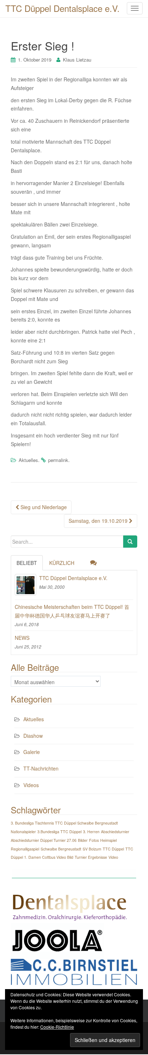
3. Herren (91, 831)
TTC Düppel (113, 849)
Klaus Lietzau (77, 59)
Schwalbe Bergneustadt (61, 849)
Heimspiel (108, 840)
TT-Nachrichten (41, 768)
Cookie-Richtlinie (57, 1027)
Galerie (31, 751)
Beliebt (27, 562)
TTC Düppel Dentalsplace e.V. (73, 578)
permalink (58, 460)
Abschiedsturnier (115, 831)
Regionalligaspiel (25, 849)
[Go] (130, 541)
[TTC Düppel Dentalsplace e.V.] (25, 585)
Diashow (33, 735)
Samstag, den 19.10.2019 (99, 520)
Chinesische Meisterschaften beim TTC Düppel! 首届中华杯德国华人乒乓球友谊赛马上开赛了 (72, 611)
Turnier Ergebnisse (91, 857)
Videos (31, 785)
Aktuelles (28, 460)
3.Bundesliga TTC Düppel (59, 831)
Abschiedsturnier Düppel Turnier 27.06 (44, 840)
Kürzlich (61, 562)
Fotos (94, 840)
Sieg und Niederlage (43, 507)
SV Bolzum (92, 849)
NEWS (22, 637)
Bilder (83, 840)
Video (113, 857)
